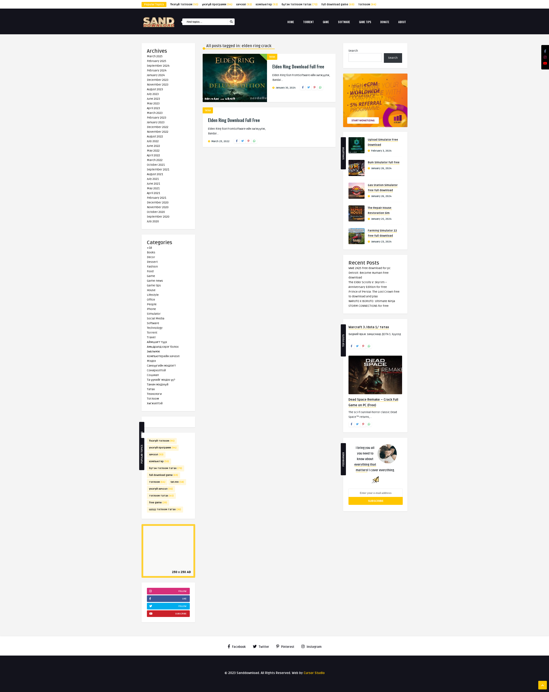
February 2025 (156, 61)
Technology (155, 328)
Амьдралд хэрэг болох (163, 347)
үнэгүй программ (217, 4)
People (152, 304)
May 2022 (153, 150)
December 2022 (157, 127)
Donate (384, 22)
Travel (151, 337)
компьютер (267, 4)
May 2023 (153, 103)
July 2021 (153, 179)
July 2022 (153, 141)
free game (158, 502)
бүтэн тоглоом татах (299, 4)
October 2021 (156, 165)
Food (150, 271)
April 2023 (153, 108)
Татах (151, 389)
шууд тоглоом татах (165, 509)
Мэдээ (151, 361)
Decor (151, 257)
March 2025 (155, 56)
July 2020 (153, 221)
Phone (151, 309)
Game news (155, 281)
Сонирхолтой (156, 370)
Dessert (152, 262)
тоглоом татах (161, 495)
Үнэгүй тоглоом (184, 4)
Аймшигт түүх (157, 342)
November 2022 (157, 132)
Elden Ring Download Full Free (298, 66)
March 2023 (155, 113)
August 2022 (155, 136)
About (402, 22)
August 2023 (155, 89)
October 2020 (156, 212)
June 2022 (153, 146)
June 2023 (153, 99)
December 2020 (158, 202)
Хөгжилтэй (155, 403)
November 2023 (157, 84)
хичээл (244, 4)
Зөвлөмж (153, 351)
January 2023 (155, 122)
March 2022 (155, 160)
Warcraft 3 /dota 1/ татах (368, 327)
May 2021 (153, 188)
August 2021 (155, 174)
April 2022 (153, 155)
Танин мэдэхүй (157, 384)
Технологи (154, 394)
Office (151, 299)
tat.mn (177, 482)
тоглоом (367, 4)
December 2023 (157, 80)
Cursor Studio (314, 673)
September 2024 (158, 66)
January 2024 (156, 75)
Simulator (154, 314)
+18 (149, 248)
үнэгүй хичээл (161, 488)
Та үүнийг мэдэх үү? (161, 380)
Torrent (308, 22)
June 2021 (153, 183)
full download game (337, 4)
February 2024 (156, 70)
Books (151, 252)
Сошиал (153, 375)
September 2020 (158, 216)
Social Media (155, 318)
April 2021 (153, 193)
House (151, 290)
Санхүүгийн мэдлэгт (161, 365)
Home (290, 22)
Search (353, 51)
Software (344, 22)
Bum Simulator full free (384, 162)
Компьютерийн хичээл (163, 356)
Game (326, 22)
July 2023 (153, 94)
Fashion (152, 266)
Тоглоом (153, 398)
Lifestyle (153, 295)
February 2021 (156, 198)
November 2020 (158, 207)
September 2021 (158, 169)
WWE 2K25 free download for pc (369, 268)
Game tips (365, 22)
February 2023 (156, 117)
